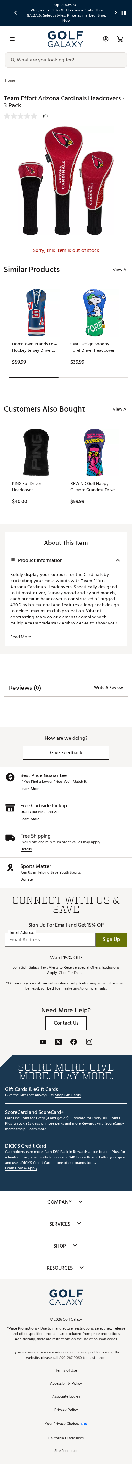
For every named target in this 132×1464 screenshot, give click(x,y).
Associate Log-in (66, 1397)
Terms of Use (66, 1371)
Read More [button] (20, 637)
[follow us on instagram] (89, 1042)
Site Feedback (66, 1451)
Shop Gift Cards (68, 1095)
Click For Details (72, 973)
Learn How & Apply (21, 1168)
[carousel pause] (124, 13)
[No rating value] (23, 116)
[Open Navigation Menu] (12, 39)
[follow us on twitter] (58, 1042)
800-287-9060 (70, 1358)
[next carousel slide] (116, 13)
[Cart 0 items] (120, 39)
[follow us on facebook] (74, 1042)
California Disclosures (66, 1438)
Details (26, 849)
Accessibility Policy (66, 1384)
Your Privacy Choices (62, 1424)
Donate (27, 880)
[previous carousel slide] (16, 13)
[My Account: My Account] (106, 39)
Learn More (30, 789)
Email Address (22, 932)
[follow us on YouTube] (43, 1042)
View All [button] (120, 269)
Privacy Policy (66, 1410)
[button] (66, 753)
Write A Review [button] (108, 687)
